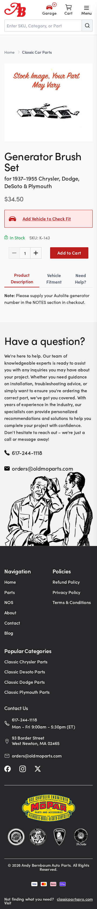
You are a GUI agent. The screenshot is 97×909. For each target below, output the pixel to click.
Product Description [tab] (22, 278)
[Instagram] (22, 769)
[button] (48, 102)
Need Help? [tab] (80, 278)
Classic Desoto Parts (24, 671)
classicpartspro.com (75, 899)
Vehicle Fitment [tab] (54, 278)
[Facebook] (7, 769)
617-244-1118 (27, 452)
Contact (12, 623)
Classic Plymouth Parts (27, 692)
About (10, 612)
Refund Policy (66, 582)
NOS (8, 602)
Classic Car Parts (37, 52)
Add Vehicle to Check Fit (47, 218)
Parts (9, 592)
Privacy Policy (66, 592)
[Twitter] (37, 769)
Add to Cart (69, 253)
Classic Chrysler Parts (26, 661)
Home (9, 52)
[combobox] (48, 25)
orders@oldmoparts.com (42, 468)
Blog (8, 633)
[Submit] (87, 25)
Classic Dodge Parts (24, 682)
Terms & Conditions (72, 602)
